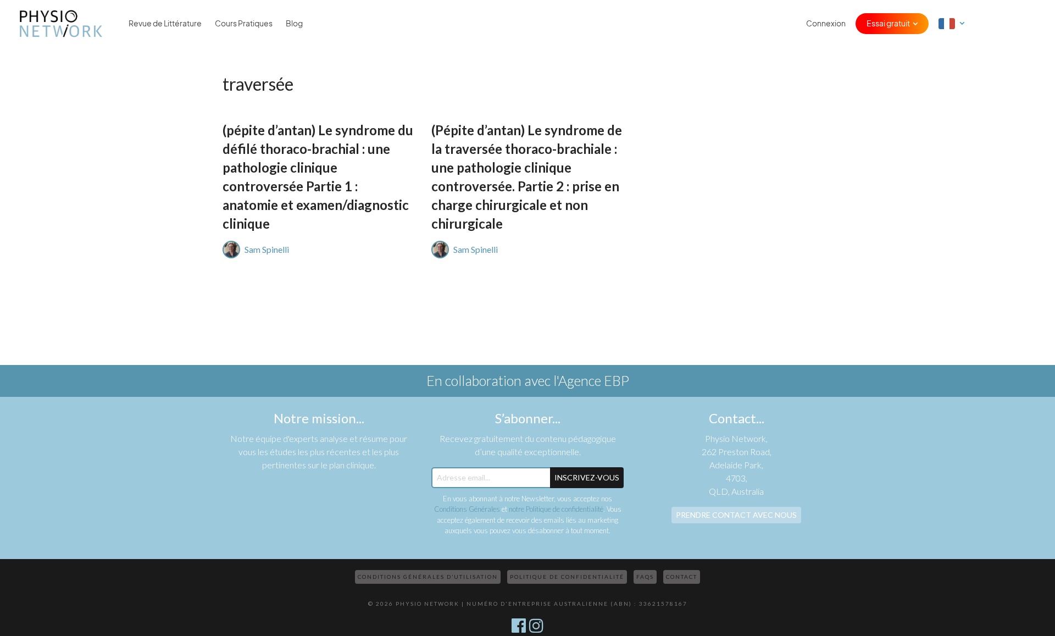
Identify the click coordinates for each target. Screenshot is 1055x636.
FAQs (645, 576)
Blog (294, 23)
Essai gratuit (888, 23)
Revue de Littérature (165, 23)
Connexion (826, 23)
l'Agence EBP (591, 380)
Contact (681, 576)
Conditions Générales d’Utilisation (428, 576)
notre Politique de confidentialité (556, 509)
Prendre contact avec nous (736, 514)
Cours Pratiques (244, 23)
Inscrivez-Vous (586, 477)
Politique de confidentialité (567, 576)
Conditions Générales (467, 509)
